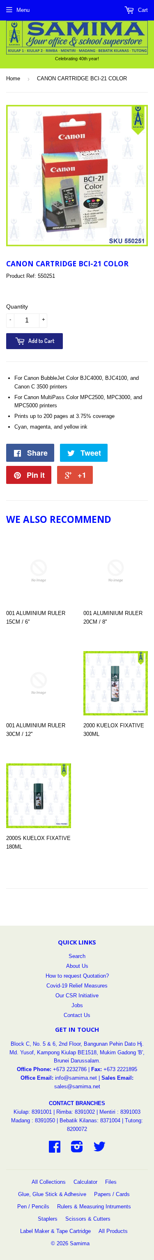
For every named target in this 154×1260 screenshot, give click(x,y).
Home (13, 78)
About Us (77, 966)
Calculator (85, 1182)
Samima (80, 1243)
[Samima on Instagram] (77, 1149)
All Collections (49, 1182)
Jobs (77, 1005)
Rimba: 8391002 (75, 1112)
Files (111, 1182)
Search (77, 956)
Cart (142, 10)
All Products (113, 1231)
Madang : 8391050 (33, 1120)
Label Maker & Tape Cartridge (55, 1231)
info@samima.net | (78, 1078)
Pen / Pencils (33, 1206)
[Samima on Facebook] (54, 1149)
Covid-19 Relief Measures (77, 986)
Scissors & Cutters (87, 1219)
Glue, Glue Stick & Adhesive (52, 1194)
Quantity (17, 306)
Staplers (47, 1219)
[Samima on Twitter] (99, 1149)
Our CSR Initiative (77, 995)
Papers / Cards (112, 1194)
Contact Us (77, 1015)
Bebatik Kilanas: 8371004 (91, 1120)
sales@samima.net (77, 1086)
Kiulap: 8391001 (33, 1112)
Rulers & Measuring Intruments (94, 1206)
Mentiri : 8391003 (119, 1112)
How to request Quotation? (77, 976)
